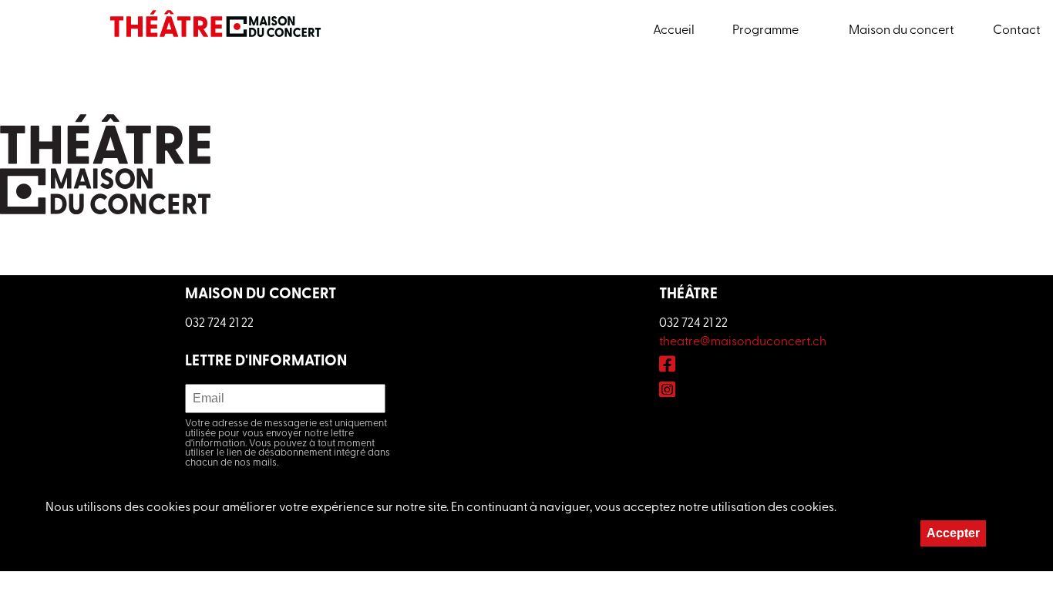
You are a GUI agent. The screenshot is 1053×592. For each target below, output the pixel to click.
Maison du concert (901, 31)
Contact (1017, 31)
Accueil (674, 31)
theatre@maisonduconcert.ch (742, 342)
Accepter (953, 533)
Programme (765, 31)
